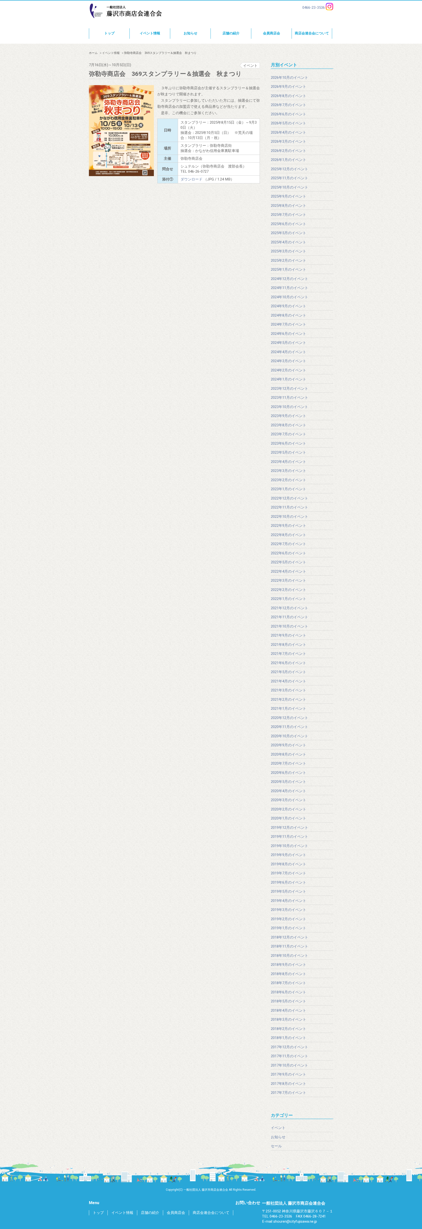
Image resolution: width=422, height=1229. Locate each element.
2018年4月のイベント (288, 1010)
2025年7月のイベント (288, 214)
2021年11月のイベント (289, 617)
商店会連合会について (312, 33)
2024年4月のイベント (288, 352)
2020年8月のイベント (288, 754)
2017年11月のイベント (289, 1056)
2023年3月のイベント (288, 470)
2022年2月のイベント (288, 589)
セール (276, 1146)
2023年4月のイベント (288, 461)
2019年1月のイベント (288, 928)
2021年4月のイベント (288, 681)
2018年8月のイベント (288, 974)
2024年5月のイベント (288, 342)
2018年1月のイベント (288, 1037)
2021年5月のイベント (288, 672)
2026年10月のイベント (289, 77)
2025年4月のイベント (288, 242)
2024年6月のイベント (288, 333)
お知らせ (190, 33)
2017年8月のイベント (288, 1083)
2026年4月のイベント (288, 132)
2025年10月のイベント (289, 187)
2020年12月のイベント (289, 717)
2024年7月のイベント (288, 324)
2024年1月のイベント (288, 379)
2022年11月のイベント (289, 507)
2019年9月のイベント (288, 855)
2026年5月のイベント (288, 123)
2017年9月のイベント (288, 1074)
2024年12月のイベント (289, 278)
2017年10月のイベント (289, 1065)
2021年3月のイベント (288, 690)
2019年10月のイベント (289, 846)
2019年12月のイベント (289, 827)
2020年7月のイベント (288, 763)
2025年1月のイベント (288, 269)
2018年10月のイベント (289, 955)
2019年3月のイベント (288, 909)
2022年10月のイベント (289, 516)
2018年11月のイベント (289, 946)
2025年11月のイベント (289, 178)
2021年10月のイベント (289, 626)
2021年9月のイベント (288, 635)
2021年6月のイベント (288, 663)
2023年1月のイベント (288, 489)
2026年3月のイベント (288, 141)
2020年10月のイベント (289, 736)
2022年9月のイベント (288, 525)
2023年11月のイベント (289, 397)
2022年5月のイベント (288, 562)
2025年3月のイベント (288, 251)
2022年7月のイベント (288, 544)
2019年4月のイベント (288, 900)
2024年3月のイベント (288, 361)
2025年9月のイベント (288, 196)
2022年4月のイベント (288, 571)
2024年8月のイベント (288, 315)
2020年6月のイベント (288, 772)
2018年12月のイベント (289, 937)
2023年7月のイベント (288, 434)
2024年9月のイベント (288, 306)
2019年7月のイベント (288, 873)
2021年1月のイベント (288, 708)
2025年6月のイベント (288, 224)
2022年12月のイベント (289, 498)
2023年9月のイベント (288, 416)
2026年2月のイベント (288, 150)
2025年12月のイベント (289, 169)
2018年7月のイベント (288, 983)
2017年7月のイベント (288, 1092)
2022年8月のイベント (288, 535)
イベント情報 (150, 33)
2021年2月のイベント (288, 699)
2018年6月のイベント (288, 992)
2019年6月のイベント (288, 882)
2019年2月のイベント (288, 919)
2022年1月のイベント (288, 598)
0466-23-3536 (313, 7)
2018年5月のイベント (288, 1001)
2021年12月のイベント (289, 608)
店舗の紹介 (231, 33)
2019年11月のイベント (289, 836)
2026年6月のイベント (288, 114)
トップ (109, 33)
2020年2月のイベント (288, 809)
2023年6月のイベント (288, 443)
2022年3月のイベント (288, 580)
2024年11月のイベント (289, 287)
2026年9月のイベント (288, 86)
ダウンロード (191, 179)
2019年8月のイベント (288, 864)
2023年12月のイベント (289, 388)
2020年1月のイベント (288, 818)
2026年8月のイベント (288, 96)
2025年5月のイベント (288, 233)
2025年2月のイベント (288, 260)
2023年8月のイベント (288, 425)
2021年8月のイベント (288, 644)
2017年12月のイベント (289, 1047)
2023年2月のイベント (288, 480)
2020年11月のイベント (289, 726)
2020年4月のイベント (288, 791)
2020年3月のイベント (288, 800)
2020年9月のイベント (288, 745)
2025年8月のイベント (288, 205)
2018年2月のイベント (288, 1028)
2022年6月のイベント (288, 553)
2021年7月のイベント (288, 653)
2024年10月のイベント (289, 297)
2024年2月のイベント (288, 370)
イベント (278, 1127)
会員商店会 (271, 33)
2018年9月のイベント (288, 964)
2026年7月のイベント (288, 105)
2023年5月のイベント (288, 452)
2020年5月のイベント (288, 781)
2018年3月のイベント (288, 1019)
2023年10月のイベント (289, 407)
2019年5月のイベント (288, 891)
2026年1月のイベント (288, 159)
